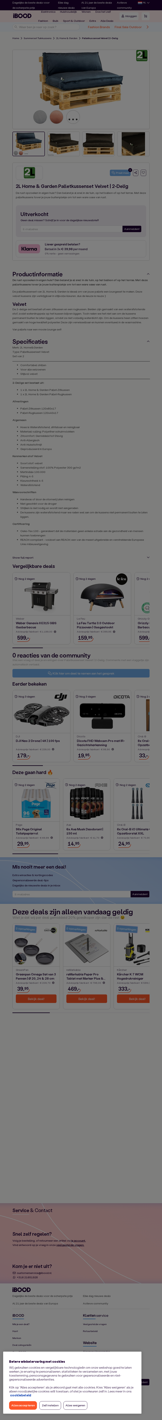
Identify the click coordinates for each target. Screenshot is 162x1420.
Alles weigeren (75, 1405)
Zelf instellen (50, 1405)
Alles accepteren (23, 1405)
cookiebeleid (20, 1395)
